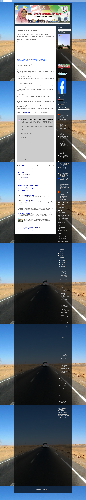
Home (36, 165)
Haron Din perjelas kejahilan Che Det (26, 195)
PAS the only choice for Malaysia (64, 354)
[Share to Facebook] (45, 112)
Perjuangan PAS (21, 179)
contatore (60, 395)
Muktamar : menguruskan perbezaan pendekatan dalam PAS (64, 295)
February (63, 383)
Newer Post (20, 165)
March (62, 382)
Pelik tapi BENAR (27, 218)
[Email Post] (39, 112)
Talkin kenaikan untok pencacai (24, 174)
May (62, 378)
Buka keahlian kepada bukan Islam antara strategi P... (64, 364)
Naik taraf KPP (63, 376)
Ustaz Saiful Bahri (64, 136)
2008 (61, 388)
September (63, 264)
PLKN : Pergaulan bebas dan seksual (64, 320)
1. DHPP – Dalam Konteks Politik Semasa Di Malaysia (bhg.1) (30, 227)
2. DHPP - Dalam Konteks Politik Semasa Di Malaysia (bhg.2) (30, 228)
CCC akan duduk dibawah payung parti (64, 360)
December (63, 258)
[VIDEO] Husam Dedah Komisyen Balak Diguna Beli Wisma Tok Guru (64, 163)
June (62, 269)
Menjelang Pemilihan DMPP (24, 175)
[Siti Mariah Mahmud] (62, 94)
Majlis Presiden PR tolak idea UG (64, 313)
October (62, 262)
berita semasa (63, 357)
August (62, 266)
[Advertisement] (62, 441)
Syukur (61, 303)
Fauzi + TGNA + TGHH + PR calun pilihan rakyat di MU (64, 285)
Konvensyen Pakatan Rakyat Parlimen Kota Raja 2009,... (64, 328)
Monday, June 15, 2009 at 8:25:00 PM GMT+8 (43, 119)
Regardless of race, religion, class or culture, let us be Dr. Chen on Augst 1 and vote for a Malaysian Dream (64, 123)
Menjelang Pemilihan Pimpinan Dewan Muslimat (28, 185)
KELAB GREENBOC (64, 161)
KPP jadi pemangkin (64, 374)
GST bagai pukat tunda (23, 190)
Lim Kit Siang (63, 119)
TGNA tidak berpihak (64, 368)
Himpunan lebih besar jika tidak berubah (26, 183)
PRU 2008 (61, 207)
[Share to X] (44, 112)
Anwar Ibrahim (63, 128)
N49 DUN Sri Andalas (64, 167)
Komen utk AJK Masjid (63, 344)
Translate (63, 32)
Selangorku (62, 143)
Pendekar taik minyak (22, 172)
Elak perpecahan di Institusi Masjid (64, 341)
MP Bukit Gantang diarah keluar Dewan (64, 336)
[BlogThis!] (43, 112)
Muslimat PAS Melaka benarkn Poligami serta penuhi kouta (30, 188)
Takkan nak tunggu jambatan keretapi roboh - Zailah (64, 187)
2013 (61, 249)
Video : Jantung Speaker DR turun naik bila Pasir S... (64, 276)
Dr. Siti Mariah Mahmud (26, 119)
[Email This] (41, 112)
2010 (61, 255)
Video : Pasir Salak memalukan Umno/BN (64, 281)
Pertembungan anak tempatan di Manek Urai (64, 290)
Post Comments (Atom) (28, 168)
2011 (61, 253)
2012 (61, 251)
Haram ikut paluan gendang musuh (25, 187)
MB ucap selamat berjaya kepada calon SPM (64, 145)
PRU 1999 (61, 206)
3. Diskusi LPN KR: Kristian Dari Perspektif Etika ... (27, 230)
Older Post (51, 165)
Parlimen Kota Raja (64, 192)
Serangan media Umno (23, 177)
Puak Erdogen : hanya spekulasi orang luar (64, 371)
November (63, 260)
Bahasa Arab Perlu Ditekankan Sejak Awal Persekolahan (64, 139)
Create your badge (61, 95)
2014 (61, 248)
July (62, 268)
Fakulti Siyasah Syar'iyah (63, 197)
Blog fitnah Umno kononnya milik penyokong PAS (64, 306)
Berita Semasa (63, 339)
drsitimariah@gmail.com (63, 415)
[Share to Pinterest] (47, 112)
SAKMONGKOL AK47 (64, 114)
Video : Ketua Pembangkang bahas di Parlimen (64, 272)
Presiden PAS (63, 199)
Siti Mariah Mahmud (61, 77)
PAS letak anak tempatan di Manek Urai (63, 300)
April (62, 380)
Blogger (48, 489)
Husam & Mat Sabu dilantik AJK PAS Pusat (64, 348)
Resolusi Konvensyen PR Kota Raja (64, 316)
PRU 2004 (61, 204)
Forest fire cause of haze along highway (64, 332)
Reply (22, 139)
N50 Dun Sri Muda (64, 155)
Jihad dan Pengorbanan (29, 200)
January (62, 385)
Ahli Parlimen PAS (64, 173)
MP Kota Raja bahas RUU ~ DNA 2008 (64, 310)
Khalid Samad (63, 149)
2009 (61, 257)
